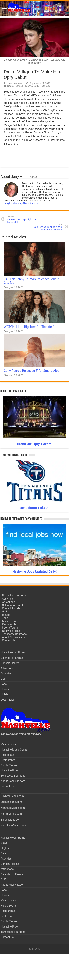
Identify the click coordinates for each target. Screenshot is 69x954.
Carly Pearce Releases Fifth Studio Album (33, 371)
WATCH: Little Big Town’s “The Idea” (29, 327)
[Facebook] (33, 949)
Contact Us (8, 640)
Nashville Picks (11, 630)
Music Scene (9, 621)
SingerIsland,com (11, 819)
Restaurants (9, 624)
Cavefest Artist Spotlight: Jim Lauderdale (22, 219)
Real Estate (7, 754)
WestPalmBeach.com (13, 825)
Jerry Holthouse (15, 83)
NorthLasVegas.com (13, 807)
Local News (7, 699)
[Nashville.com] (34, 8)
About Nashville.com (14, 637)
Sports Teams (10, 627)
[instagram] (39, 949)
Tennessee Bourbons (14, 634)
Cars (3, 853)
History (6, 614)
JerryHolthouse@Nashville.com (21, 203)
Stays (4, 842)
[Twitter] (35, 949)
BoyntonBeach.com (12, 796)
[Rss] (29, 949)
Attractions (8, 602)
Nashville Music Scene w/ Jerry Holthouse (28, 86)
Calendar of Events (13, 605)
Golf (4, 611)
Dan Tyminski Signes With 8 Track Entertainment (48, 227)
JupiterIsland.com (11, 801)
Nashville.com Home (14, 595)
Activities (7, 598)
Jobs (5, 618)
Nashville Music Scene (14, 749)
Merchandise (8, 744)
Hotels (4, 694)
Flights (5, 848)
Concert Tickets (11, 608)
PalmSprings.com (11, 813)
